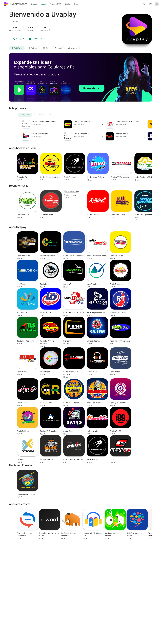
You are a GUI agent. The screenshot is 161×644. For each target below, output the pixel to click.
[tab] (34, 4)
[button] (49, 30)
